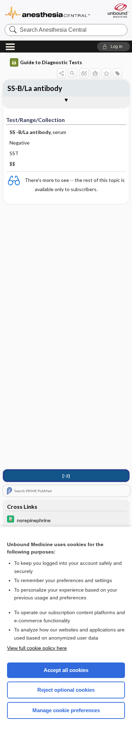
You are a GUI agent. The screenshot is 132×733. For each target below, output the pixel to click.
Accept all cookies (66, 670)
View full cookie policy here (37, 648)
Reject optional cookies (66, 690)
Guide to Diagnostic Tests (51, 62)
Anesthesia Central (47, 12)
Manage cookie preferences (66, 710)
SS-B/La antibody (34, 88)
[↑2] (66, 475)
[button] (113, 46)
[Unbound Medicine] (117, 10)
